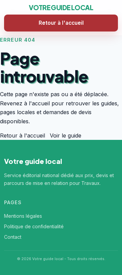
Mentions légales (23, 216)
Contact (12, 237)
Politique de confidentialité (34, 226)
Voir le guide (65, 135)
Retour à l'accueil (61, 23)
